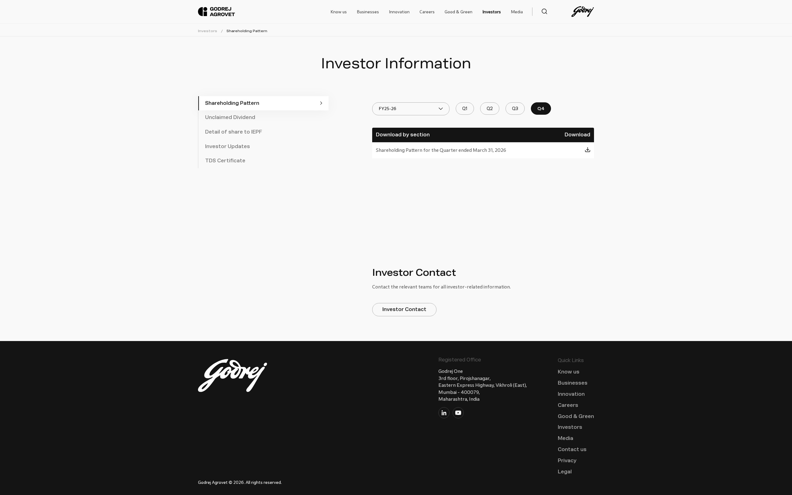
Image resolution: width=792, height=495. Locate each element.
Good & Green (458, 12)
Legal (565, 471)
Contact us (572, 449)
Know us (338, 12)
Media (517, 12)
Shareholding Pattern (246, 31)
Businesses (368, 12)
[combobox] (411, 108)
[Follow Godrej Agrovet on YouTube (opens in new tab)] (458, 414)
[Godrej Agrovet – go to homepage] (216, 11)
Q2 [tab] (490, 108)
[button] (539, 11)
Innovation (399, 12)
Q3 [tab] (515, 108)
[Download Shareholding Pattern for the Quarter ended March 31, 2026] (587, 150)
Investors (491, 12)
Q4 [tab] (540, 108)
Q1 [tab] (464, 108)
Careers (427, 12)
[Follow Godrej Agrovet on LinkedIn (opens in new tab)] (444, 414)
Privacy (567, 460)
